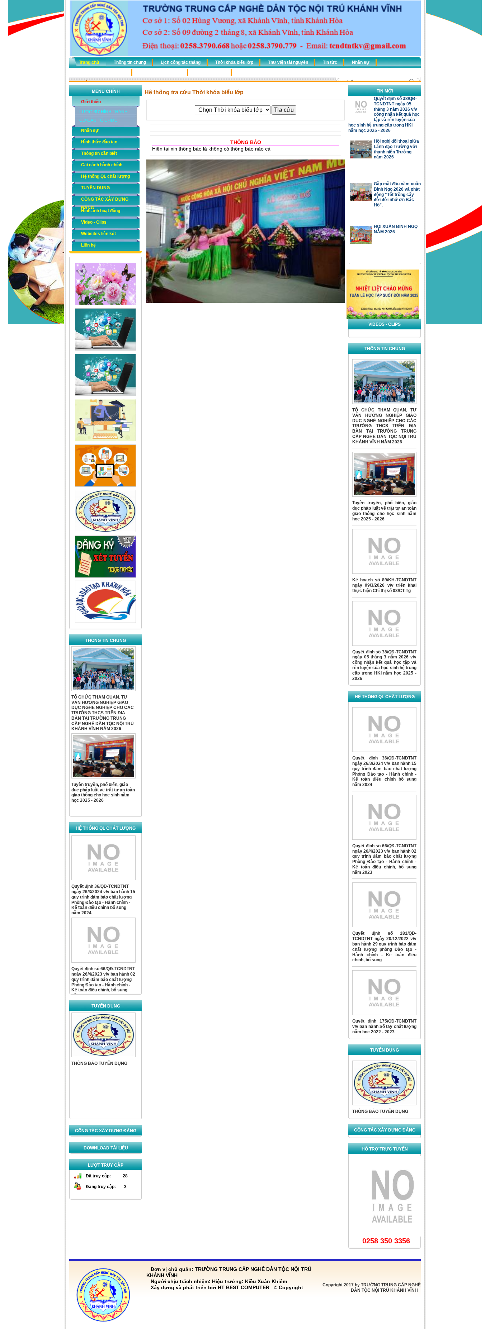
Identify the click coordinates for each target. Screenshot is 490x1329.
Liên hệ (88, 245)
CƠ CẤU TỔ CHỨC (98, 120)
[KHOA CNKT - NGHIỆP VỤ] (105, 439)
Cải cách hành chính (160, 72)
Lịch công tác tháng (181, 62)
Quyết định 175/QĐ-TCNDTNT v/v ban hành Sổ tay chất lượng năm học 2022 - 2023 (384, 1026)
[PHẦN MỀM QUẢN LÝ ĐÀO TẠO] (105, 485)
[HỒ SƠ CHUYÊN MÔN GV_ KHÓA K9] (105, 394)
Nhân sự (360, 62)
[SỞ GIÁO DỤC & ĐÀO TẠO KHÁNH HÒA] (105, 621)
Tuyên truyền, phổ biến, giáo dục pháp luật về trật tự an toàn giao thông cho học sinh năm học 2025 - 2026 (103, 791)
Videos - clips (384, 324)
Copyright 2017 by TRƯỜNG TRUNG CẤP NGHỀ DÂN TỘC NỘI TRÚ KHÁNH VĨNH (371, 1287)
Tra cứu (284, 110)
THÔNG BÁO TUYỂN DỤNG (99, 1061)
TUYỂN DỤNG (210, 72)
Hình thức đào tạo (99, 141)
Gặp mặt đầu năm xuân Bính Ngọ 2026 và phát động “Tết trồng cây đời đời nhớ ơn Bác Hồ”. (397, 152)
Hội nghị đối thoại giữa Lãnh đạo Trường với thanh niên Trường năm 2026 (396, 106)
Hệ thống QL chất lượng (100, 72)
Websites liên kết (98, 233)
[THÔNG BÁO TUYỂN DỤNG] (103, 1057)
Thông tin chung (130, 62)
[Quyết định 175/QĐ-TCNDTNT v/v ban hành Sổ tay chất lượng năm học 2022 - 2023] (384, 1017)
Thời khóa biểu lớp (234, 62)
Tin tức (330, 62)
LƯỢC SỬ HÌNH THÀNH (103, 111)
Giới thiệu (91, 101)
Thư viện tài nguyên (288, 62)
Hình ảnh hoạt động (100, 210)
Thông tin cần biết (99, 153)
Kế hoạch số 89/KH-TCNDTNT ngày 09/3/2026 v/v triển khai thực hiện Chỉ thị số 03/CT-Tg (384, 585)
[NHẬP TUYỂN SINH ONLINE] (105, 530)
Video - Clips (94, 222)
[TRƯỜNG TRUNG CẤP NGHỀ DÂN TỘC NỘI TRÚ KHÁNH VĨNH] (383, 317)
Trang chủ (89, 62)
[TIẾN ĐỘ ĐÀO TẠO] (105, 303)
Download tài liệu (106, 1148)
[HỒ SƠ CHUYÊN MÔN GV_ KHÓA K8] (105, 349)
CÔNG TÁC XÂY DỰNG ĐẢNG (270, 72)
